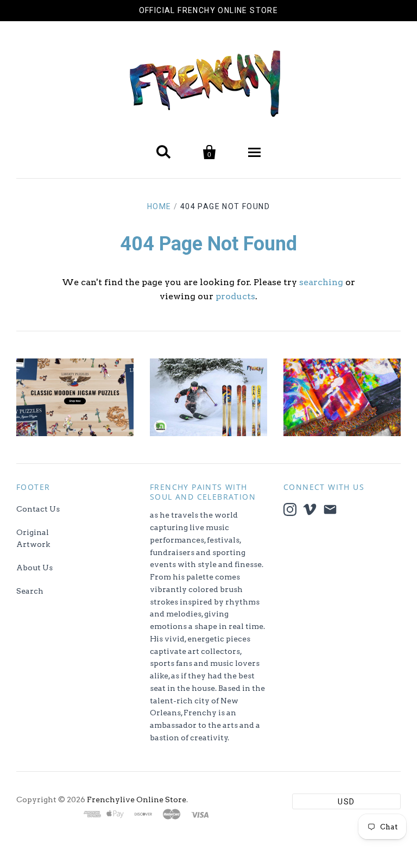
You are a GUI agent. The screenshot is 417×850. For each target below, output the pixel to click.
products (235, 296)
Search (29, 591)
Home (159, 206)
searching (321, 282)
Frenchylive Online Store (136, 799)
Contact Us (38, 509)
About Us (34, 567)
